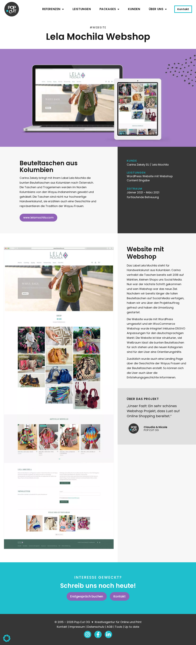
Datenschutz (95, 627)
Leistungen (82, 9)
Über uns (156, 9)
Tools (118, 627)
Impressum (77, 627)
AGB (110, 627)
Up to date (132, 627)
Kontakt (62, 627)
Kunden (134, 9)
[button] (6, 638)
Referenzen (51, 9)
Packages (108, 9)
